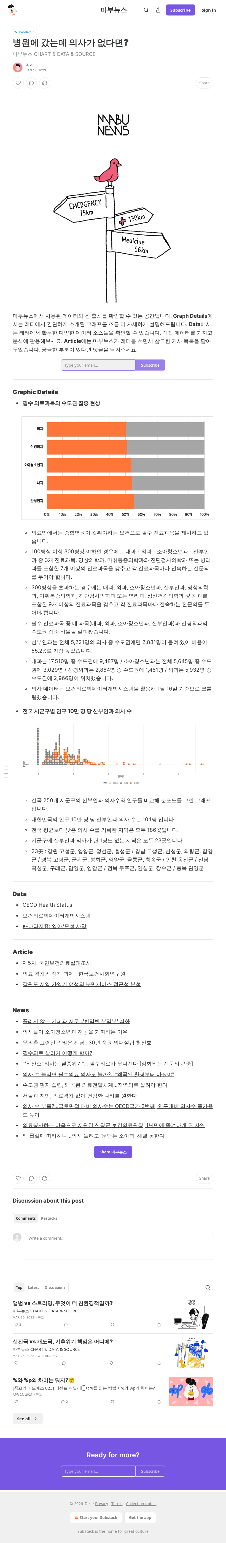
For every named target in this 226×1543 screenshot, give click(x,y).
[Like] (18, 82)
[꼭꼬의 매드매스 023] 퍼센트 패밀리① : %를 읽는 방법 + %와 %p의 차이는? (84, 1388)
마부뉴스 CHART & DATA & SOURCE (46, 1310)
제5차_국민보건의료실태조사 (57, 963)
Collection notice (141, 1503)
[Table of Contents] (6, 771)
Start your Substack (98, 1517)
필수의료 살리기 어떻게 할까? (57, 1053)
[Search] (146, 9)
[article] (113, 1314)
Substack (85, 1531)
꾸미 (55, 1356)
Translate (24, 32)
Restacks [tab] (49, 1218)
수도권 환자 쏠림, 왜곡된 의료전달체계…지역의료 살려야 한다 (95, 1085)
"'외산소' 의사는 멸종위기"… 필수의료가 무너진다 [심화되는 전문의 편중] (108, 1063)
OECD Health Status (47, 905)
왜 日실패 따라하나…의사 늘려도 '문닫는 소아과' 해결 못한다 (94, 1136)
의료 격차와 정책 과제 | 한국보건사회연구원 (74, 974)
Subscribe (180, 10)
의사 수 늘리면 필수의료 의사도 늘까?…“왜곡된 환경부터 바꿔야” (98, 1074)
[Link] (5, 391)
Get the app (140, 1517)
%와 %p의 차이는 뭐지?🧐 (44, 1380)
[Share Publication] (158, 9)
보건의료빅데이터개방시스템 (57, 916)
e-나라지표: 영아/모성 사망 (55, 926)
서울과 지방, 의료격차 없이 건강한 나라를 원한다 (80, 1096)
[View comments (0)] (31, 82)
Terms (117, 1503)
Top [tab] (19, 1287)
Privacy (101, 1503)
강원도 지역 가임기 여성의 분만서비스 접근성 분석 (82, 984)
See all (24, 1418)
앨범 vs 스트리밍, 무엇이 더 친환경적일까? (63, 1303)
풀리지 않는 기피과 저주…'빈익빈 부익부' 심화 (76, 1021)
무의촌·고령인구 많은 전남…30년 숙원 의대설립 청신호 (87, 1042)
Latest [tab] (33, 1287)
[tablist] (36, 1218)
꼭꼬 (29, 65)
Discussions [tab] (55, 1287)
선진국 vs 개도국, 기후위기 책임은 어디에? (63, 1341)
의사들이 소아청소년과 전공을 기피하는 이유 (75, 1032)
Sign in (209, 10)
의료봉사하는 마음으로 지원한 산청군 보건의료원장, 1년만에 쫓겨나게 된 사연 (114, 1125)
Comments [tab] (26, 1218)
